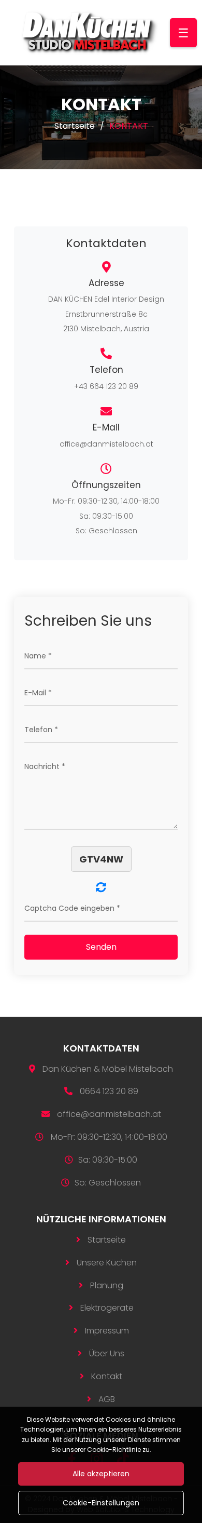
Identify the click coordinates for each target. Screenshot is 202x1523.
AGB (106, 1399)
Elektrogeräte (107, 1308)
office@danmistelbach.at (106, 444)
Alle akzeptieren (101, 1473)
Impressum (107, 1331)
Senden (101, 947)
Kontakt (106, 1376)
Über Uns (106, 1353)
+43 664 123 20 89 (106, 386)
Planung (106, 1285)
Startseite (74, 126)
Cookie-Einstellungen (101, 1503)
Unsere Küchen (107, 1263)
